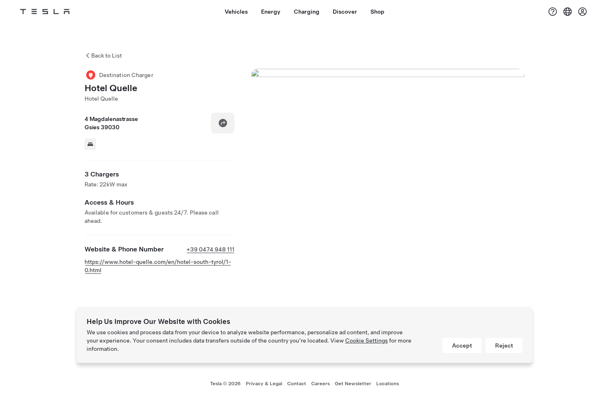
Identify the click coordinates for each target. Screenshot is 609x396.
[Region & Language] (567, 11)
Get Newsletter (353, 383)
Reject (504, 345)
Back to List (106, 55)
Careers (320, 383)
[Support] (552, 11)
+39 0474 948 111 (210, 249)
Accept (462, 345)
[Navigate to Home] (44, 12)
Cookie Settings (366, 340)
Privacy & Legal (264, 383)
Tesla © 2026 (225, 383)
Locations (387, 383)
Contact (296, 383)
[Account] (582, 11)
